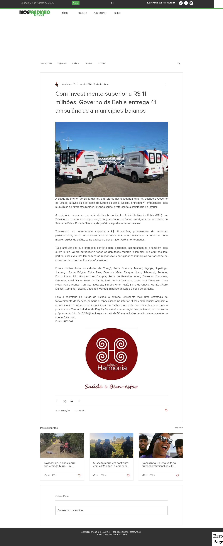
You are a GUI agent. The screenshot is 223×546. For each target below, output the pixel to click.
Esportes (62, 63)
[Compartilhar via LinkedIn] (71, 401)
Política (75, 63)
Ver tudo (179, 427)
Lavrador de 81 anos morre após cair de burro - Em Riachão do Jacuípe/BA (60, 464)
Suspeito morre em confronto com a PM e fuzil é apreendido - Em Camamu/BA (111, 464)
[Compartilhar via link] (79, 401)
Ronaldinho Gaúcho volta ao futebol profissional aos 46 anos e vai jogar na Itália (159, 464)
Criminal (88, 63)
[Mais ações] (166, 84)
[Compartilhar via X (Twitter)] (64, 401)
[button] (178, 63)
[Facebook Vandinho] (186, 3)
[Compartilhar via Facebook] (56, 401)
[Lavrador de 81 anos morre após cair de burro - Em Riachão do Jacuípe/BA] (62, 445)
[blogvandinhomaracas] (181, 3)
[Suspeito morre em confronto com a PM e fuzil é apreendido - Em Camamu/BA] (111, 445)
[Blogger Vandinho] (191, 3)
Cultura (101, 63)
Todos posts (46, 63)
